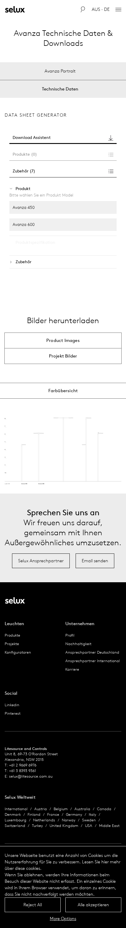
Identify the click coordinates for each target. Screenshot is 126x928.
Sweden (89, 820)
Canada (104, 808)
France (53, 814)
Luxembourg (15, 820)
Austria (40, 808)
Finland (34, 814)
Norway (68, 820)
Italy (92, 814)
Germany (74, 814)
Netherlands (44, 820)
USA (88, 825)
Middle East (109, 825)
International (16, 808)
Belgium (61, 808)
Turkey (37, 825)
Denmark (13, 814)
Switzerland (15, 825)
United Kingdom (64, 825)
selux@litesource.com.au (30, 776)
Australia (82, 808)
